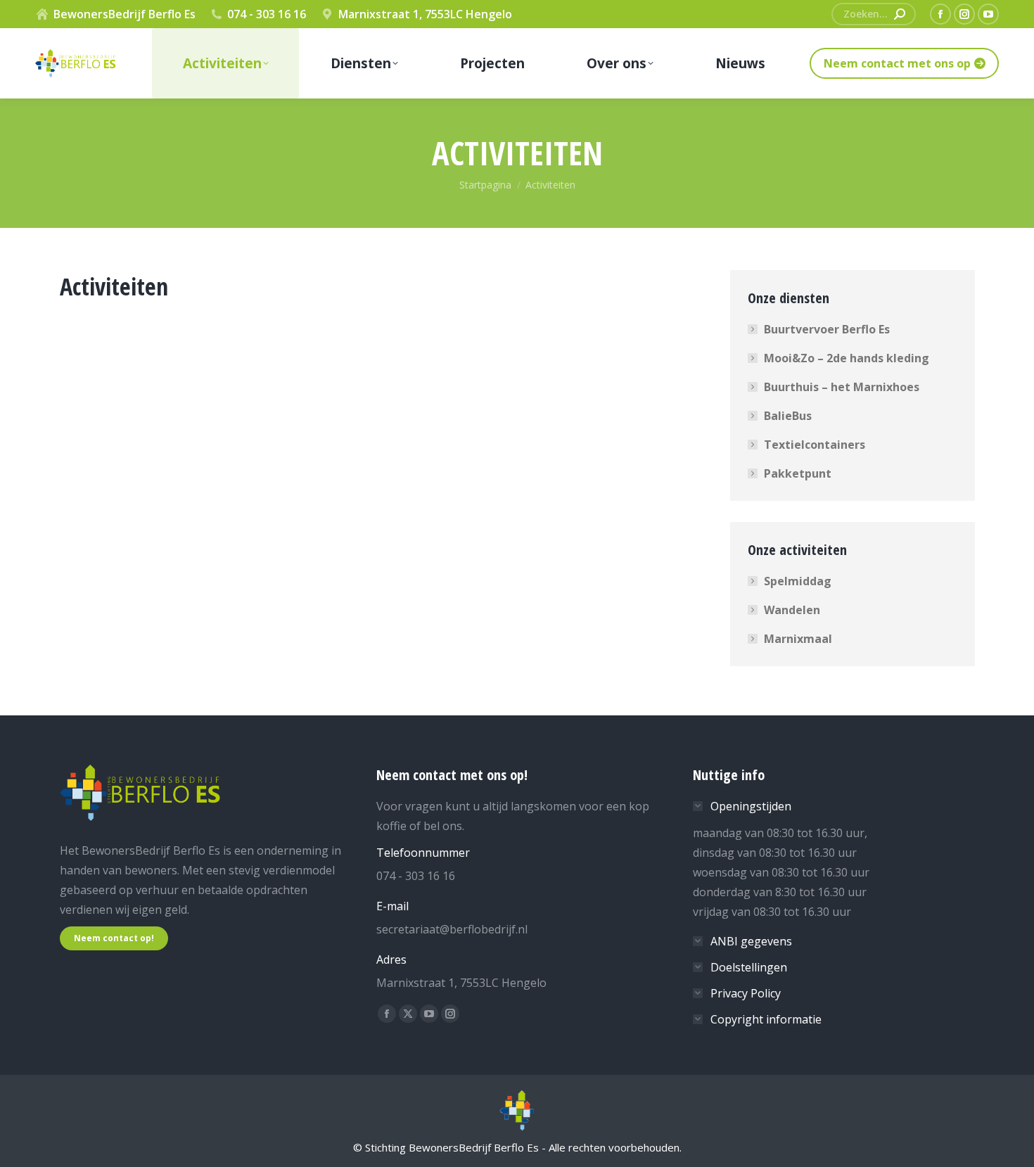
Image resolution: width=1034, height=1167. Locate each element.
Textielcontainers (814, 444)
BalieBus (788, 415)
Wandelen (792, 610)
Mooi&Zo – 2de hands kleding (846, 358)
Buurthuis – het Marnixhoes (841, 387)
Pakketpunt (797, 473)
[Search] (899, 14)
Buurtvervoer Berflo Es (827, 329)
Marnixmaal (798, 638)
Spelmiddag (797, 581)
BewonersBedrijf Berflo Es (124, 14)
